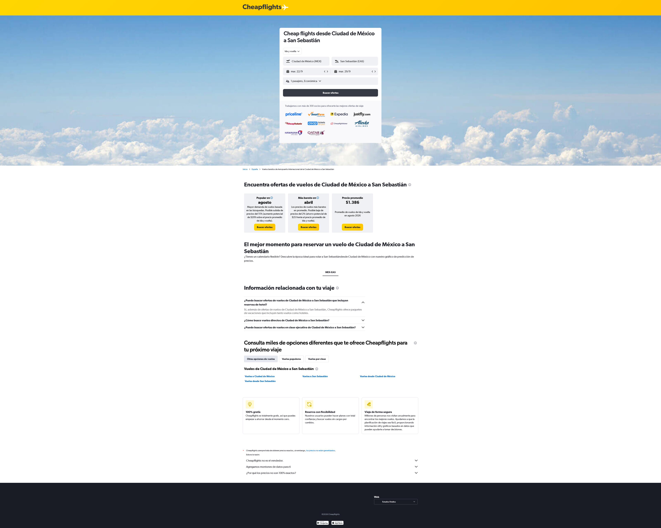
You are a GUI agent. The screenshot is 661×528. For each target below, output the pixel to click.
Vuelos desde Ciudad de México (377, 376)
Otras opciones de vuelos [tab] (261, 359)
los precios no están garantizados (320, 450)
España (255, 169)
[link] (264, 227)
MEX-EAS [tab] (330, 272)
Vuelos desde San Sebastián (260, 381)
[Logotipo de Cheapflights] (262, 7)
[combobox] (292, 51)
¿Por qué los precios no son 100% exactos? (271, 473)
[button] (304, 71)
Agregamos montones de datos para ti (268, 466)
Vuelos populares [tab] (291, 359)
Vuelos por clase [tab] (317, 359)
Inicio (245, 169)
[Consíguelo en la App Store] (337, 523)
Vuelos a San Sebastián (315, 376)
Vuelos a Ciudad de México (260, 376)
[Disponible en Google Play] (323, 523)
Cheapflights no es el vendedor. (264, 460)
